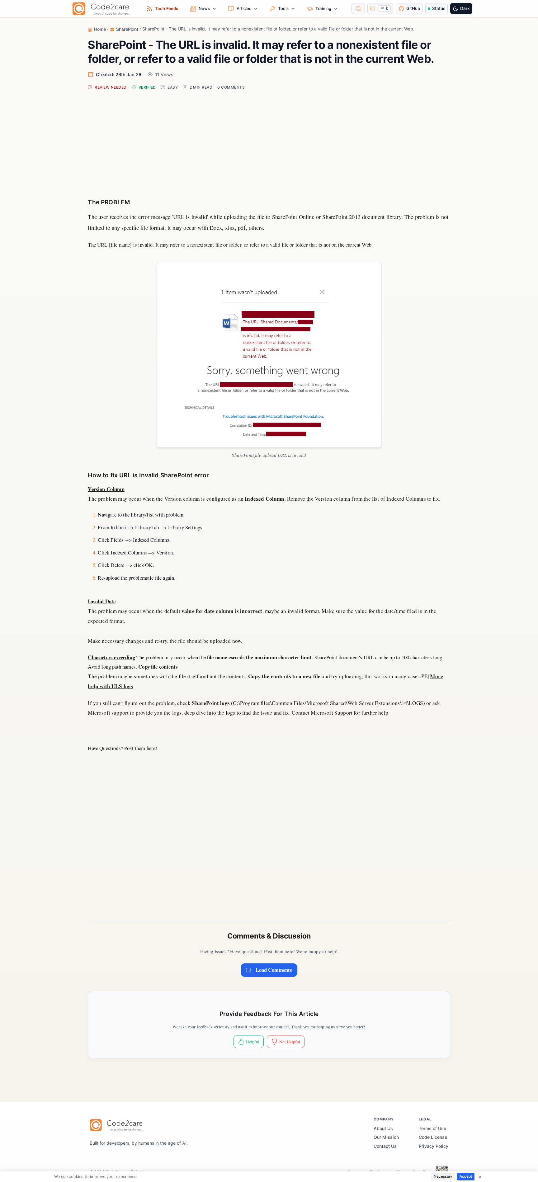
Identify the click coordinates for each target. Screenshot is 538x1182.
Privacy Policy (433, 1146)
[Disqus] (269, 830)
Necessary (443, 1176)
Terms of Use (432, 1128)
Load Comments (274, 970)
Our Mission (386, 1137)
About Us (383, 1128)
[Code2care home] (103, 8)
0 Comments (231, 87)
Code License (433, 1137)
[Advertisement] (269, 138)
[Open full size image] (269, 355)
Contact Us (385, 1146)
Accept (466, 1176)
